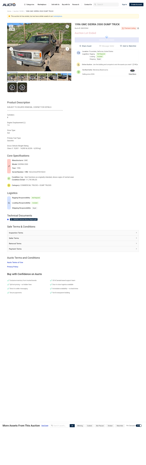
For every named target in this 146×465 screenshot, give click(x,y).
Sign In (124, 4)
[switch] (139, 425)
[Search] (95, 4)
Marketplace (42, 4)
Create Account (136, 4)
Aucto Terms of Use (15, 262)
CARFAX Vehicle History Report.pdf (25, 219)
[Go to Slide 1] (12, 77)
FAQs (136, 64)
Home (9, 11)
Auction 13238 (18, 11)
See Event (44, 425)
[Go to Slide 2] (22, 77)
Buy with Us (66, 4)
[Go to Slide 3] (32, 77)
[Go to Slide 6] (62, 77)
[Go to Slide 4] (42, 77)
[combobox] (107, 4)
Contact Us (88, 4)
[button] (39, 47)
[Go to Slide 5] (52, 77)
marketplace (57, 16)
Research (75, 4)
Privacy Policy (12, 267)
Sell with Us (55, 4)
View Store (132, 74)
